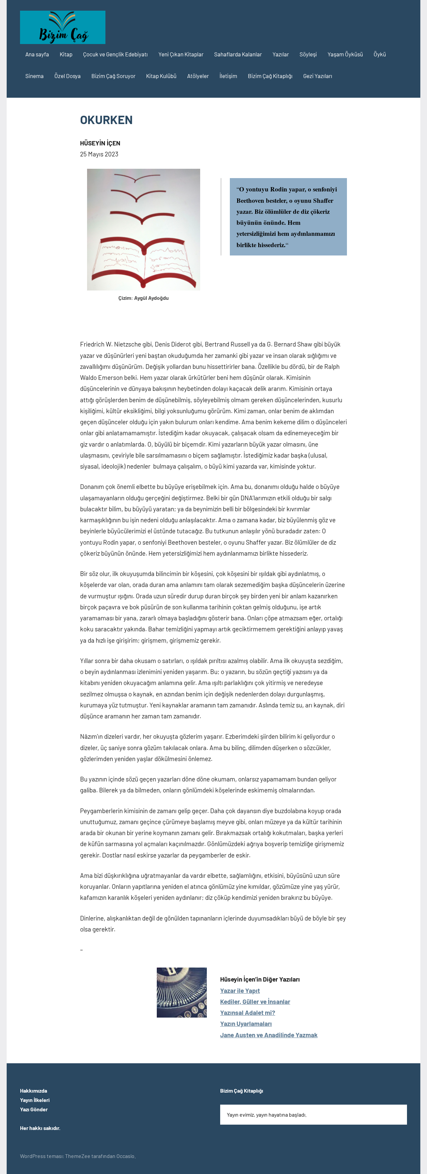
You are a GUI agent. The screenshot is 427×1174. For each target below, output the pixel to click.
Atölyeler (198, 75)
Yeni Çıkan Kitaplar (180, 54)
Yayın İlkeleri (35, 1100)
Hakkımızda (33, 1090)
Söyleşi (308, 54)
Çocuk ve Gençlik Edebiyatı (115, 54)
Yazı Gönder (34, 1109)
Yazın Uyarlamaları (246, 1023)
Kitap (66, 54)
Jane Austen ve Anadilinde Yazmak (269, 1035)
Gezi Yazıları (317, 75)
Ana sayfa (37, 54)
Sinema (34, 75)
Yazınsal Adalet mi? (247, 1012)
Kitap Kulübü (161, 75)
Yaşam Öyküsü (345, 54)
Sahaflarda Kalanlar (238, 54)
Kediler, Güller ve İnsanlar (255, 1001)
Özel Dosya (67, 75)
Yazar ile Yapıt (240, 990)
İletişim (228, 75)
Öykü (380, 54)
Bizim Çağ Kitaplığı (270, 75)
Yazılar (281, 54)
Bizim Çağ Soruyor (113, 75)
